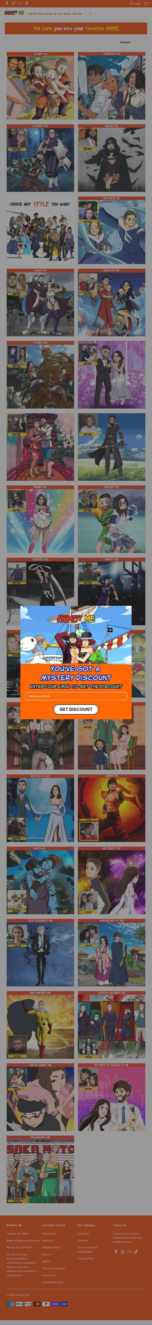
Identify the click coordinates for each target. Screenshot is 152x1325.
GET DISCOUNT (76, 709)
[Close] (127, 610)
